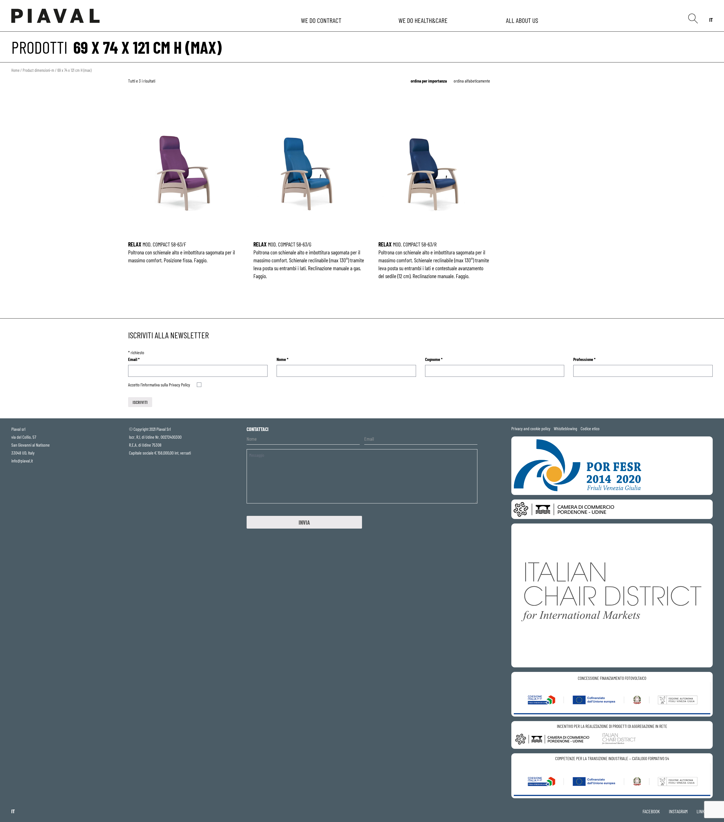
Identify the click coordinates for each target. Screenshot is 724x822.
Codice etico (590, 428)
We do (321, 20)
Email (134, 359)
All (523, 20)
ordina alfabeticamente (472, 80)
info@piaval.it (22, 460)
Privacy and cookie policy (530, 428)
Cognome (434, 359)
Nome (282, 359)
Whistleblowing (565, 428)
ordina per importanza (429, 80)
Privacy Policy (179, 384)
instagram (678, 811)
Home (15, 70)
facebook (651, 811)
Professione (584, 359)
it (711, 20)
